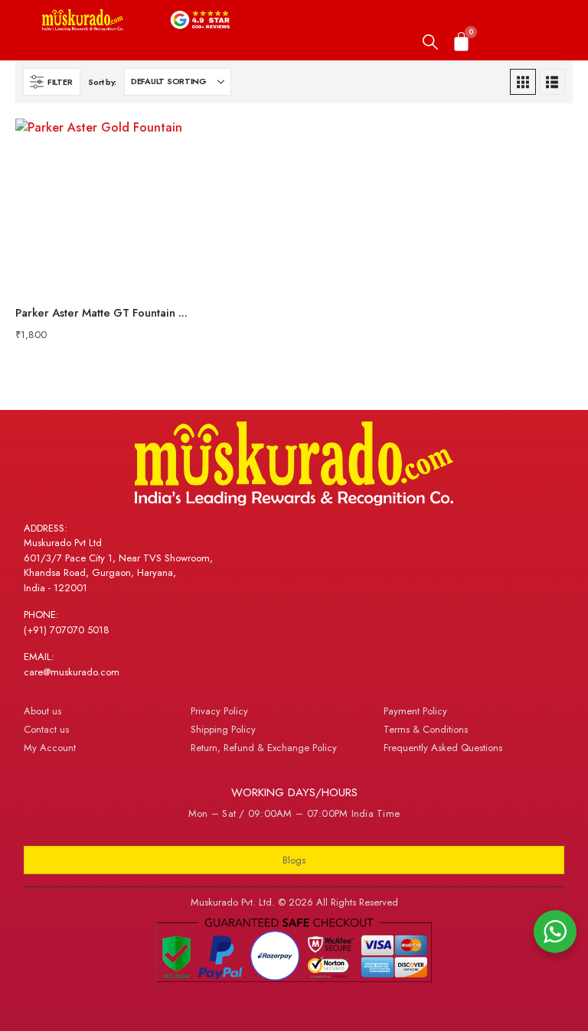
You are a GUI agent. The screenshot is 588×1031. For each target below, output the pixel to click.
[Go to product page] (103, 206)
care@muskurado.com (71, 672)
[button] (430, 43)
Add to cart (165, 144)
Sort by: (102, 82)
